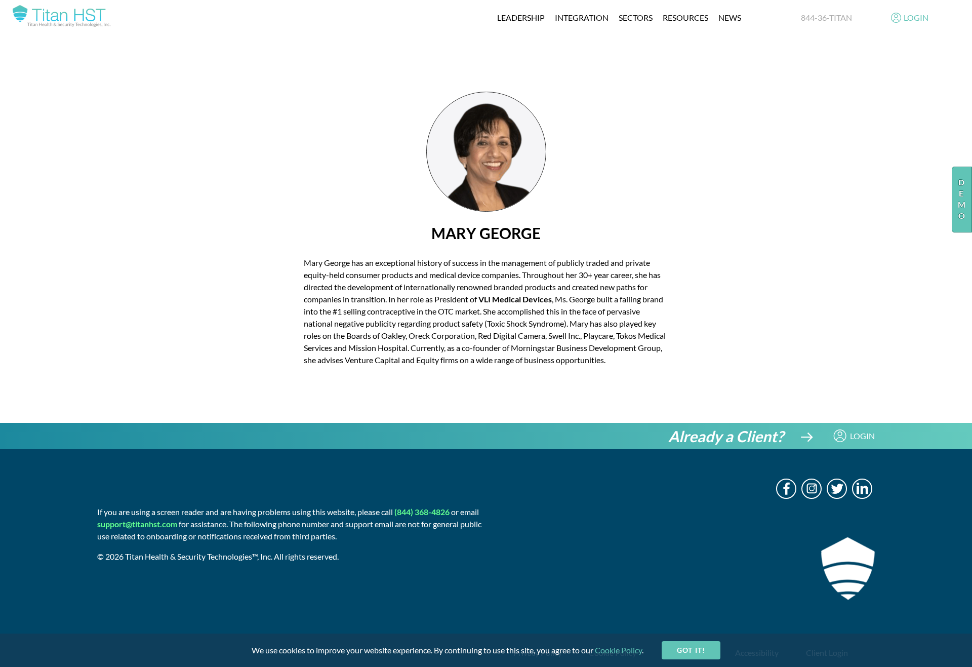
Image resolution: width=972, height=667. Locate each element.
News (729, 17)
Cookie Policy (618, 650)
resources (685, 17)
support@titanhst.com (137, 524)
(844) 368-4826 (422, 512)
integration (582, 17)
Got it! (691, 650)
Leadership (521, 17)
